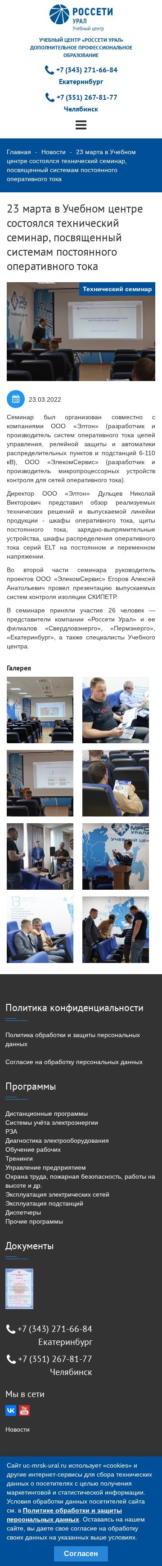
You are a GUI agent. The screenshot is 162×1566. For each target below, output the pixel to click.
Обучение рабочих (33, 1149)
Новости (53, 151)
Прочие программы (34, 1221)
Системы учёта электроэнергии (51, 1122)
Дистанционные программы (46, 1113)
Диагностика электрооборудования (57, 1140)
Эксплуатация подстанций (44, 1203)
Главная (19, 151)
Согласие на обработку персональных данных (74, 1061)
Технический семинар (117, 289)
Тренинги (19, 1158)
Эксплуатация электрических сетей (57, 1194)
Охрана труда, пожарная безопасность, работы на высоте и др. (80, 1181)
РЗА (11, 1131)
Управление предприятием (45, 1167)
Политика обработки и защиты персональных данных (72, 1039)
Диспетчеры (23, 1212)
